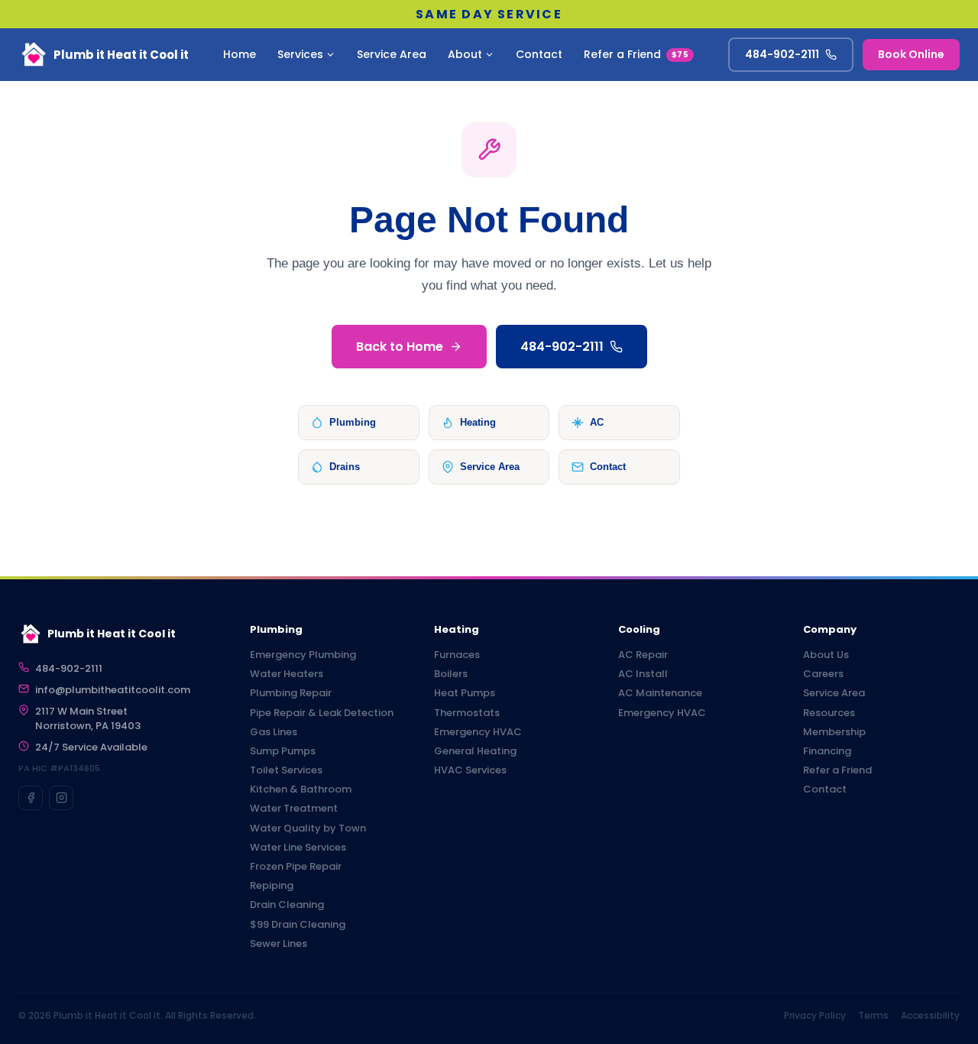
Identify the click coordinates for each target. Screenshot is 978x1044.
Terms (873, 1015)
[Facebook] (30, 798)
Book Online (911, 54)
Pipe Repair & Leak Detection (321, 713)
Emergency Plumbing (303, 655)
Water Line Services (298, 847)
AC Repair (643, 655)
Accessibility (930, 1015)
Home (239, 54)
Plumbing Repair (291, 693)
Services (300, 54)
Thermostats (467, 713)
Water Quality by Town (308, 828)
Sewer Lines (278, 944)
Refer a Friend (636, 54)
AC (597, 422)
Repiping (271, 886)
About (465, 54)
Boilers (451, 674)
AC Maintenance (660, 693)
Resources (829, 713)
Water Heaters (286, 674)
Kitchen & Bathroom (300, 789)
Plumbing (352, 422)
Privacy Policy (815, 1015)
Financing (827, 751)
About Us (826, 655)
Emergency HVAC (478, 732)
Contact (539, 54)
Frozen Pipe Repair (296, 867)
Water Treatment (294, 808)
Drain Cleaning (287, 905)
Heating (478, 422)
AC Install (643, 674)
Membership (834, 732)
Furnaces (457, 655)
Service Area (391, 54)
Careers (823, 674)
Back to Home (399, 346)
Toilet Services (286, 770)
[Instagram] (61, 798)
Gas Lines (273, 732)
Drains (344, 466)
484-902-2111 (782, 54)
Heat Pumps (464, 693)
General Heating (475, 751)
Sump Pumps (283, 751)
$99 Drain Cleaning (297, 925)
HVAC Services (470, 770)
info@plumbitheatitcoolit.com (112, 690)
